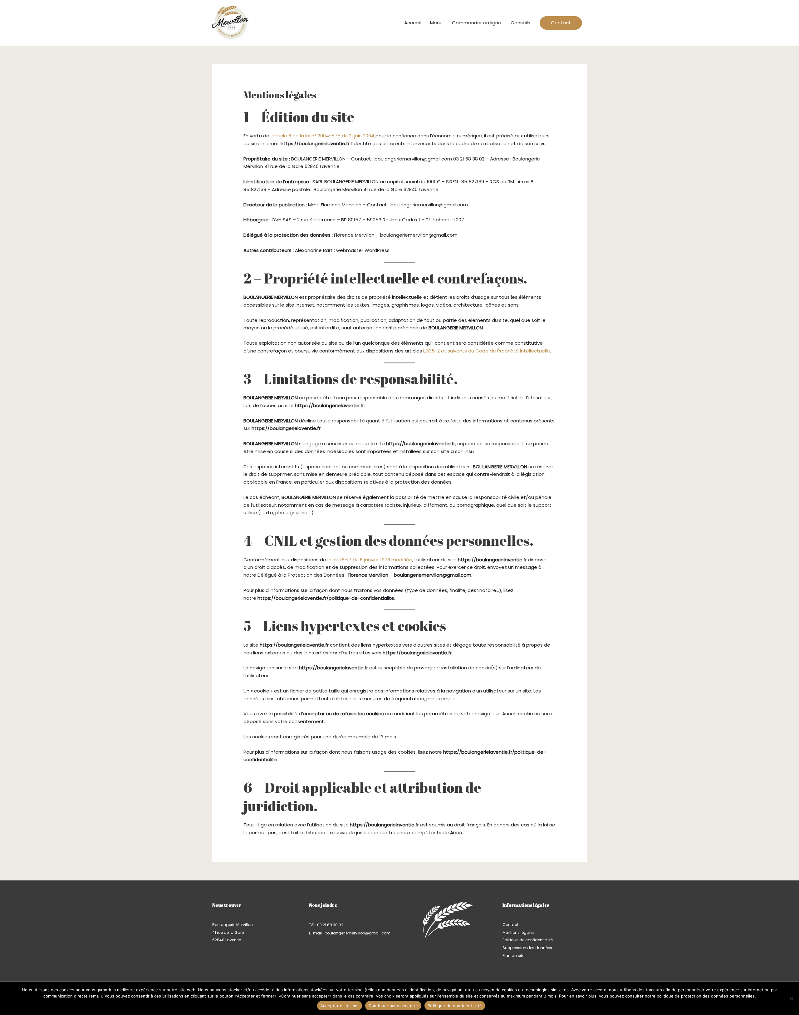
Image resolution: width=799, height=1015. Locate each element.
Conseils (520, 22)
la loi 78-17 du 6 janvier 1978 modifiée (369, 559)
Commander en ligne (476, 22)
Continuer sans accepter (393, 1005)
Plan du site (513, 955)
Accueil (412, 22)
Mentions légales (518, 932)
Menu (436, 22)
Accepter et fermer (339, 1005)
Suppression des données (527, 947)
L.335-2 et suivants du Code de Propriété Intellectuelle (486, 350)
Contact (561, 22)
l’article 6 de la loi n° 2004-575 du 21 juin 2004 (322, 135)
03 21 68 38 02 (330, 925)
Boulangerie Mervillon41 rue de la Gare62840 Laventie (232, 932)
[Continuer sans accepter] (791, 998)
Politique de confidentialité (527, 940)
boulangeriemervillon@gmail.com (357, 933)
